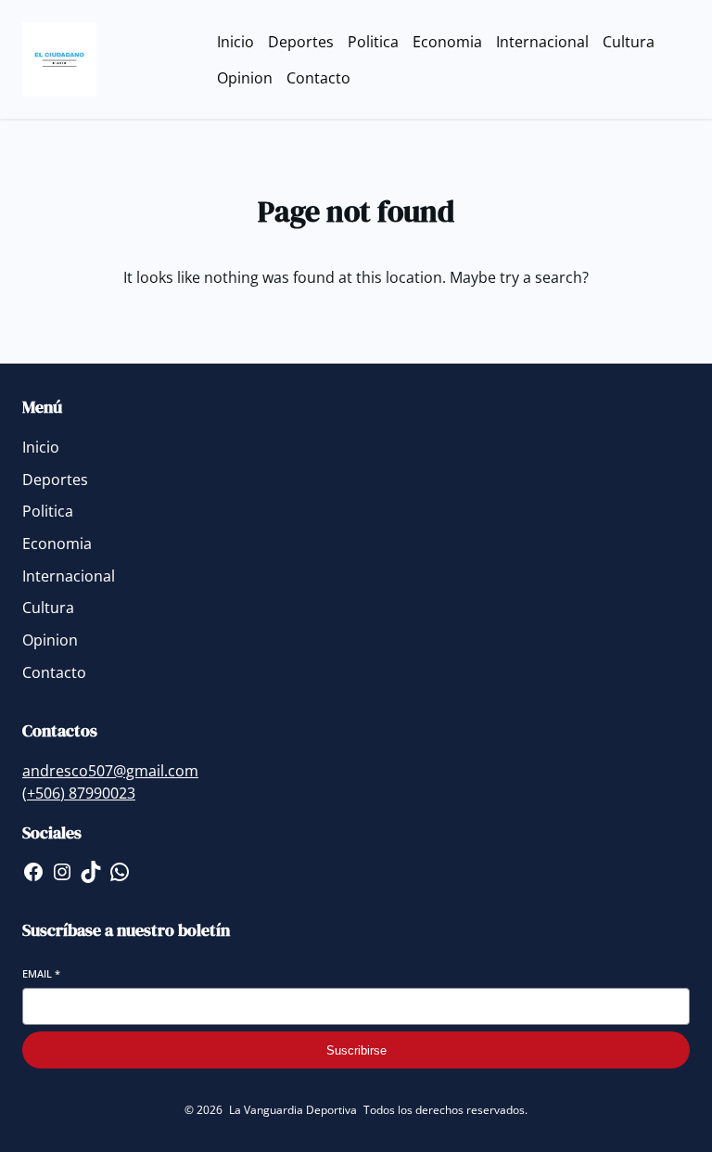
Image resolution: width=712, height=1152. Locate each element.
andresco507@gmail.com (110, 771)
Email (41, 973)
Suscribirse (356, 1050)
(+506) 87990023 (78, 793)
